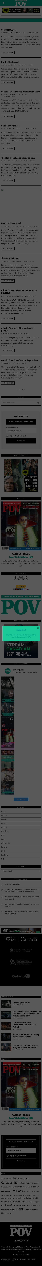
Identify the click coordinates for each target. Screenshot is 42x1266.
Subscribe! (21, 630)
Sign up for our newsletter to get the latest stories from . (21, 636)
